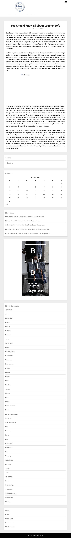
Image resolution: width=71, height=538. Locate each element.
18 (18, 194)
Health (7, 401)
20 (35, 194)
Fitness (7, 376)
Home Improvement (11, 414)
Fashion (7, 368)
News (7, 435)
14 (44, 190)
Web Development (10, 493)
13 (35, 190)
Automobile (8, 318)
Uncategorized (9, 485)
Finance (7, 372)
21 (44, 194)
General (7, 393)
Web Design (8, 489)
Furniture (8, 385)
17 (9, 194)
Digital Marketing (10, 351)
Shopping (8, 456)
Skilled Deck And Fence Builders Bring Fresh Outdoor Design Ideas (25, 225)
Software (8, 464)
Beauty (7, 322)
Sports (7, 468)
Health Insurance (10, 406)
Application (8, 310)
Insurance (8, 418)
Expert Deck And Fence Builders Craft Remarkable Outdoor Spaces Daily (27, 229)
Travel (7, 481)
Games (7, 389)
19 (27, 194)
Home (7, 410)
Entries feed (9, 519)
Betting (7, 326)
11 (18, 190)
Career (7, 339)
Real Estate (8, 447)
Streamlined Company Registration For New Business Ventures (24, 217)
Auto (6, 314)
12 (27, 190)
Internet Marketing (10, 422)
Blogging (8, 330)
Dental (7, 347)
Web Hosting (9, 497)
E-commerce (9, 355)
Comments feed (10, 523)
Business (8, 335)
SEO (6, 452)
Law (6, 427)
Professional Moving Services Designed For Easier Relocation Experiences (27, 233)
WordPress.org (9, 527)
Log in (7, 514)
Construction (9, 343)
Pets (6, 439)
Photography (9, 443)
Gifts (6, 397)
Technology (8, 477)
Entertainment (9, 364)
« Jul (6, 204)
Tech (6, 472)
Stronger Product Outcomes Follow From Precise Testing (22, 221)
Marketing (8, 431)
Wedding (8, 502)
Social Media (9, 460)
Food (7, 381)
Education (8, 360)
